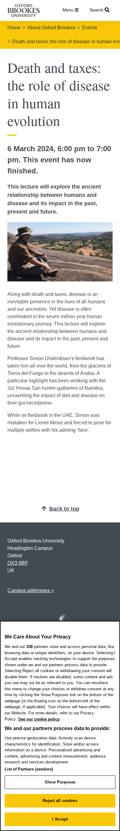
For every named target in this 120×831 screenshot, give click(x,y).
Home (14, 27)
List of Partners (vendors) (29, 769)
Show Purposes (60, 782)
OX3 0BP (17, 563)
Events (89, 27)
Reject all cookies (60, 800)
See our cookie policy (39, 719)
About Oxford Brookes (51, 27)
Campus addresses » (30, 590)
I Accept (60, 819)
